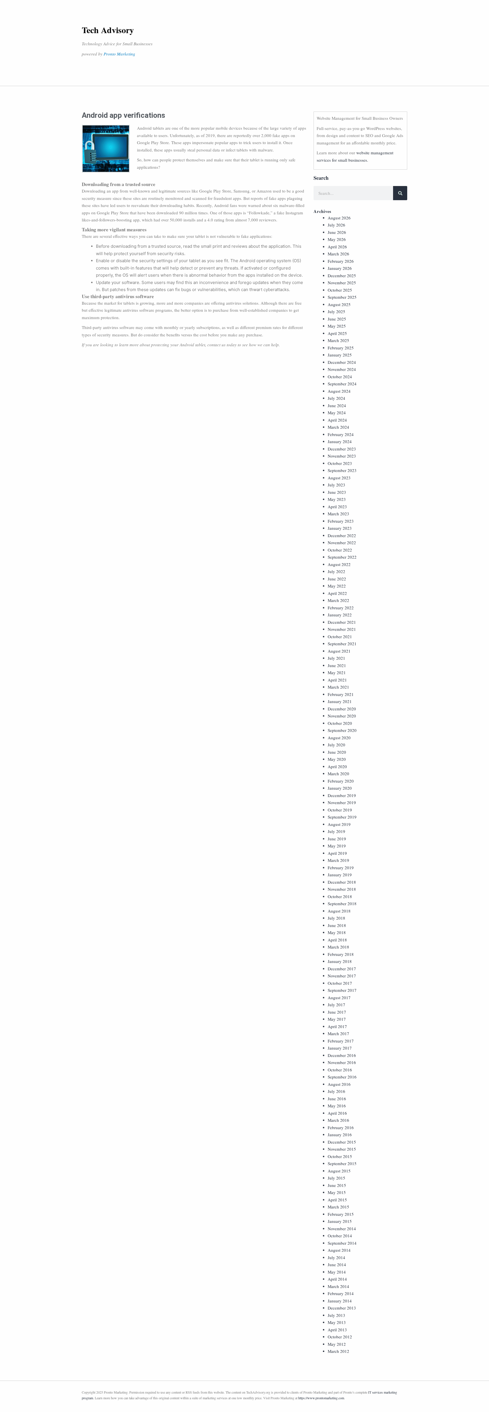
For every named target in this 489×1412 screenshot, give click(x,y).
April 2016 (337, 1113)
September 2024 (342, 383)
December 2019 (342, 795)
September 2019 (342, 817)
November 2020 (342, 716)
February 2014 (341, 1293)
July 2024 (336, 398)
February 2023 (341, 521)
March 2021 (338, 687)
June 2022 (337, 579)
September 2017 (342, 990)
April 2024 (337, 420)
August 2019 (339, 824)
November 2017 (342, 976)
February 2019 (341, 867)
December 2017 (342, 968)
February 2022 (341, 607)
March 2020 (338, 773)
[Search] (400, 193)
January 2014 (340, 1301)
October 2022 (340, 550)
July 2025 (336, 311)
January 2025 (340, 355)
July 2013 (336, 1315)
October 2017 (340, 983)
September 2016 (342, 1077)
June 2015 (337, 1185)
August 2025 (339, 304)
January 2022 (340, 615)
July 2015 (336, 1178)
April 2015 (337, 1199)
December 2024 (342, 362)
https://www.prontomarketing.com (321, 1398)
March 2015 (338, 1207)
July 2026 (336, 225)
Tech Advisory (108, 30)
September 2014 (342, 1243)
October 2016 (340, 1070)
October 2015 (340, 1156)
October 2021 (340, 636)
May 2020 (337, 759)
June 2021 (337, 665)
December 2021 (342, 622)
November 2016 (342, 1062)
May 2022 (337, 586)
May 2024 (337, 412)
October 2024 (340, 376)
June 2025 (337, 319)
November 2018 (342, 889)
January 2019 (340, 874)
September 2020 (342, 730)
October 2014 (340, 1235)
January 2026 (340, 268)
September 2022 (342, 557)
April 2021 (337, 680)
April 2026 (337, 246)
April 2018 (337, 940)
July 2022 (336, 571)
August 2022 (339, 564)
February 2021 (341, 694)
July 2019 (336, 831)
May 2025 (337, 326)
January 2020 (340, 788)
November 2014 (342, 1228)
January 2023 (340, 528)
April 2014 (337, 1279)
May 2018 (337, 932)
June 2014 (337, 1264)
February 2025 (341, 348)
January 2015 (340, 1221)
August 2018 (339, 911)
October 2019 (340, 810)
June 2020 (337, 752)
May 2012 (337, 1344)
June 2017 (337, 1012)
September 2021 (342, 643)
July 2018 (336, 918)
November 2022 (342, 542)
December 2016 (342, 1055)
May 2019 (337, 846)
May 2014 (337, 1272)
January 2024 (340, 441)
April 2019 (337, 853)
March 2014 (338, 1286)
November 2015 (342, 1149)
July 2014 (336, 1257)
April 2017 (337, 1026)
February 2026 (341, 261)
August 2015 (339, 1171)
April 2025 (337, 333)
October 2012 (340, 1337)
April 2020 (337, 766)
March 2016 (338, 1120)
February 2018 (341, 954)
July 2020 (336, 744)
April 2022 (337, 593)
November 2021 (342, 629)
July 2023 (336, 485)
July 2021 (336, 658)
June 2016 (337, 1098)
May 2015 (337, 1192)
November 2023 (342, 456)
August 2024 (339, 391)
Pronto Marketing (119, 54)
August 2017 (339, 997)
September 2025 (342, 297)
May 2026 (337, 239)
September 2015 (342, 1163)
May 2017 (337, 1019)
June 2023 (337, 492)
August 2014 (339, 1250)
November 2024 (342, 369)
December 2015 (342, 1142)
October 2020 (340, 723)
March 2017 (338, 1033)
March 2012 (338, 1351)
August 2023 (339, 477)
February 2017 (341, 1041)
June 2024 (337, 405)
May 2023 (337, 499)
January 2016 (340, 1134)
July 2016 (336, 1091)
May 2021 (337, 672)
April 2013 (337, 1329)
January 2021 (340, 701)
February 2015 (341, 1214)
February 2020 (341, 781)
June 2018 (337, 925)
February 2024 (341, 434)
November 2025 (342, 282)
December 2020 (342, 709)
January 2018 (340, 961)
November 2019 (342, 802)
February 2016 (341, 1127)
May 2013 (337, 1322)
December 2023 (342, 449)
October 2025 (340, 290)
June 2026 (337, 232)
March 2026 (338, 254)
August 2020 (339, 737)
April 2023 (337, 506)
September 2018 (342, 903)
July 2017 (336, 1004)
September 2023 (342, 470)
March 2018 (338, 947)
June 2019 (337, 838)
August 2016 (339, 1084)
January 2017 (340, 1048)
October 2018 (340, 896)
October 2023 (340, 463)
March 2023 (338, 513)
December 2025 (342, 275)
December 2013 (342, 1308)
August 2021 (339, 651)
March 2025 (338, 340)
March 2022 (338, 600)
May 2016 (337, 1105)
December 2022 (342, 535)
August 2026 (339, 218)
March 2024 (338, 427)
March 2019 (338, 860)
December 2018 (342, 882)
